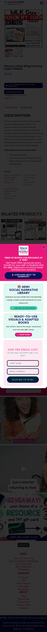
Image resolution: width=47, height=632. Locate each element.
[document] (23, 316)
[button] (44, 247)
